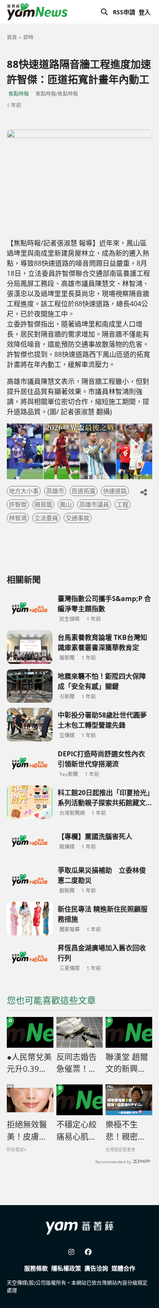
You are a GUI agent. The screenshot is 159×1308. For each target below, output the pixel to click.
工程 (122, 504)
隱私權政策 (66, 1268)
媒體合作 (123, 1268)
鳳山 (66, 504)
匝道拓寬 (83, 491)
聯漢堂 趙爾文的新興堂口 (127, 1063)
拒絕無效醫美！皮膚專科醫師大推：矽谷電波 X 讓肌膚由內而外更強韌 (27, 1131)
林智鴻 (18, 518)
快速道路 (115, 491)
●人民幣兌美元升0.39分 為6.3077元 (29, 1063)
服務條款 (36, 1268)
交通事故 (77, 518)
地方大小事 (24, 491)
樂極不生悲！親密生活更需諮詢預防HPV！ (126, 1131)
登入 (145, 12)
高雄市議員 (94, 504)
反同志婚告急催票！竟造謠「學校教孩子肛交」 (79, 1063)
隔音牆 (43, 504)
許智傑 (18, 504)
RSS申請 (124, 12)
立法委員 (46, 518)
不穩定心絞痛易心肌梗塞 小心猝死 (76, 1131)
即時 (28, 37)
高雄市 (55, 491)
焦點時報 (18, 93)
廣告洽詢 (96, 1268)
